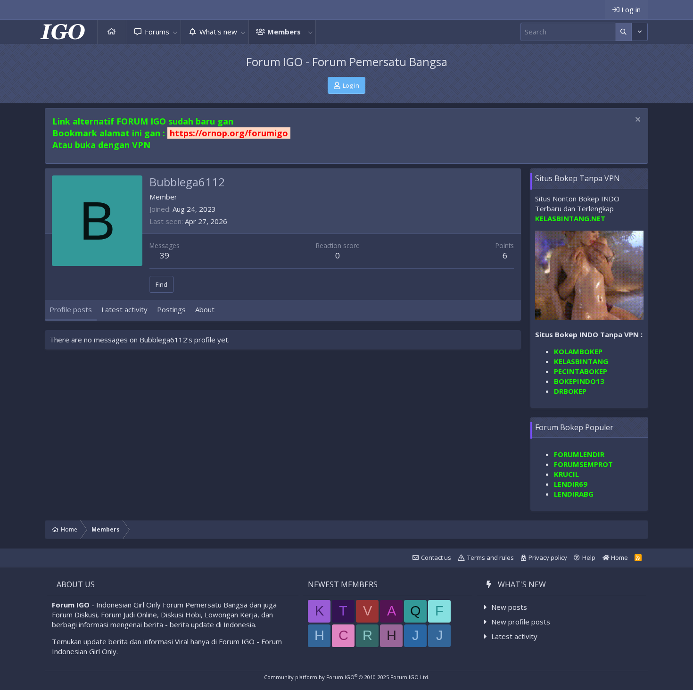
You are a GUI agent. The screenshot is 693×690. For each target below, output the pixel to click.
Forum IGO (71, 604)
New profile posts (520, 621)
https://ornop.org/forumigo (228, 133)
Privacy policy (547, 557)
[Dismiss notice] (637, 120)
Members (284, 31)
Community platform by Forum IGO (346, 677)
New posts (509, 607)
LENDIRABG (574, 494)
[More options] (623, 32)
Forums (157, 31)
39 (164, 255)
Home (112, 32)
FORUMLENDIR (579, 454)
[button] (175, 32)
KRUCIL (566, 474)
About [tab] (204, 309)
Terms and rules (490, 557)
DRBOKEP (570, 391)
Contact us (436, 557)
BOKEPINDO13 (579, 381)
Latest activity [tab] (124, 309)
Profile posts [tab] (71, 309)
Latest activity (514, 636)
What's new (218, 31)
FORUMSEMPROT (583, 464)
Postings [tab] (171, 309)
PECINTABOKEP (580, 371)
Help (588, 557)
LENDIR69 (570, 484)
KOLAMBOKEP (578, 351)
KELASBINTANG (581, 361)
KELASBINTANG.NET (570, 218)
